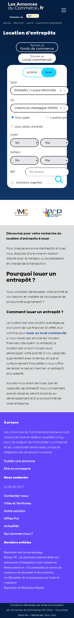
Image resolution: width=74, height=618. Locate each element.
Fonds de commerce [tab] (37, 47)
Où (12, 100)
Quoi (13, 82)
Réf (12, 171)
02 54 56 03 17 (14, 487)
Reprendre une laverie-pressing (23, 552)
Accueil (7, 23)
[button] (60, 90)
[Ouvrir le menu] (64, 10)
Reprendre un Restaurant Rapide (24, 587)
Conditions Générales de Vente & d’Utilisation (37, 605)
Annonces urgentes (29, 182)
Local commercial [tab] (37, 58)
